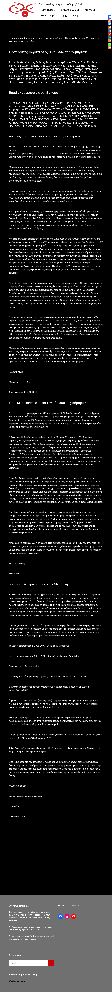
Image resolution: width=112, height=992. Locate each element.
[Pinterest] (109, 34)
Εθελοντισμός (48, 15)
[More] (109, 47)
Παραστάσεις (48, 9)
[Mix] (109, 40)
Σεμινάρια (89, 9)
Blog (75, 15)
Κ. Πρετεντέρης (18, 413)
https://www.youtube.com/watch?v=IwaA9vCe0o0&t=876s (45, 150)
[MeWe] (109, 37)
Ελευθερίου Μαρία (17, 981)
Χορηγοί (64, 15)
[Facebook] (109, 17)
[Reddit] (109, 27)
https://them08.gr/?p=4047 (46, 153)
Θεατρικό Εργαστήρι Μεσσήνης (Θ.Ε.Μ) (60, 4)
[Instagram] (109, 20)
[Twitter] (109, 23)
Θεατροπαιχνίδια (69, 9)
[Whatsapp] (109, 44)
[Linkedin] (109, 30)
